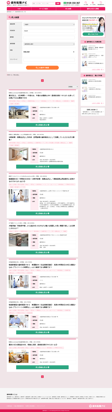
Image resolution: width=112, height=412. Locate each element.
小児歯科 (11, 103)
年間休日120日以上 (70, 184)
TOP (19, 9)
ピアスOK (22, 187)
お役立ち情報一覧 (97, 69)
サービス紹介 (43, 9)
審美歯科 (17, 145)
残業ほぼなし (59, 101)
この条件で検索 (43, 68)
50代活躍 (57, 142)
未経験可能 (38, 142)
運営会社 (10, 406)
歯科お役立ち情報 (93, 9)
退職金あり (39, 270)
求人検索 (86, 4)
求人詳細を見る (42, 125)
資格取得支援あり (32, 101)
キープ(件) (93, 4)
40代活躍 (51, 142)
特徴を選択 (27, 52)
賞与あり (24, 101)
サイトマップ (41, 406)
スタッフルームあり (48, 184)
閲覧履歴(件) (101, 4)
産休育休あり (31, 142)
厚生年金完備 (12, 101)
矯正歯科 (17, 103)
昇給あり (19, 101)
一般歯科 (72, 101)
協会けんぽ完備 (12, 184)
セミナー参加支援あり (42, 101)
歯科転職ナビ (10, 11)
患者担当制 (66, 101)
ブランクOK (51, 101)
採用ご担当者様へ (30, 406)
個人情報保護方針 (19, 406)
